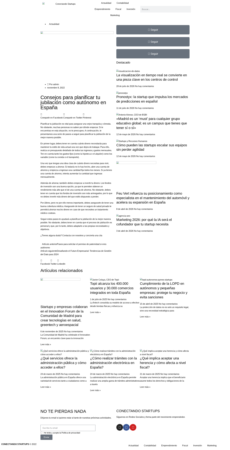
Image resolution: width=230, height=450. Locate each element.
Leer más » (45, 344)
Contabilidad (123, 3)
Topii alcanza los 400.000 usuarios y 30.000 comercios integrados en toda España (112, 288)
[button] (51, 116)
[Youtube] (133, 427)
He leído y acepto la (62, 433)
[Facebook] (126, 427)
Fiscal (118, 9)
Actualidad (106, 3)
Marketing (115, 15)
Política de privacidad (70, 433)
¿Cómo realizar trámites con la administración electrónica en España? (113, 362)
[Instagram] (119, 427)
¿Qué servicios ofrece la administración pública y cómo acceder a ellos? (63, 362)
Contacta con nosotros (73, 235)
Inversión (131, 9)
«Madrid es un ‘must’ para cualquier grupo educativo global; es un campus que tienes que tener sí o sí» (151, 123)
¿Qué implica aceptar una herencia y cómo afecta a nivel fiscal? (163, 362)
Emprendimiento (102, 9)
